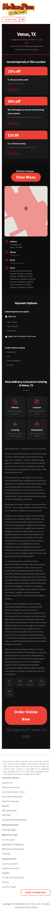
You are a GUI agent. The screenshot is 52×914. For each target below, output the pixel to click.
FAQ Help (6, 815)
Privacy (5, 882)
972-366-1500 (15, 255)
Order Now (10, 19)
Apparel (5, 805)
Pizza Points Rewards (12, 796)
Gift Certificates (9, 810)
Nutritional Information (13, 848)
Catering (6, 853)
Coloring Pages (9, 829)
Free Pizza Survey (10, 801)
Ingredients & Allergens (13, 844)
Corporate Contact (11, 868)
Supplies (6, 872)
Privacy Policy (30, 907)
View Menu (26, 177)
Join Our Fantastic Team (13, 791)
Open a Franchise (35, 892)
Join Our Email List (11, 787)
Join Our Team (9, 886)
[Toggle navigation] (22, 19)
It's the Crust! (8, 839)
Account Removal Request (14, 819)
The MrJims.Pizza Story (13, 877)
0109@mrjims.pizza (17, 263)
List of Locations (10, 863)
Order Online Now (26, 715)
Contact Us (7, 782)
